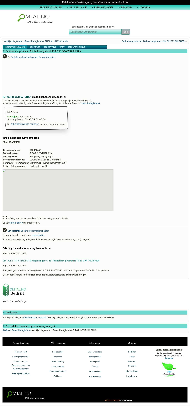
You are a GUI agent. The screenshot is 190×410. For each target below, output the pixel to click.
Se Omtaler (35, 47)
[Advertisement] (70, 75)
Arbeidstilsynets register (25, 124)
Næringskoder (103, 7)
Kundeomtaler (30, 317)
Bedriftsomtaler (51, 7)
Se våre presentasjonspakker (28, 231)
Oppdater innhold (77, 47)
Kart (62, 47)
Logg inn (145, 7)
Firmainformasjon (47, 57)
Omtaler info (132, 376)
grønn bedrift (38, 235)
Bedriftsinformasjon (16, 47)
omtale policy (16, 222)
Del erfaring (50, 47)
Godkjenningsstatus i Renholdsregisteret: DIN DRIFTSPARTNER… (154, 41)
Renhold (126, 7)
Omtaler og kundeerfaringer (24, 57)
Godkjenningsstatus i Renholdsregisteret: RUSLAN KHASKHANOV (36, 41)
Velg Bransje (78, 7)
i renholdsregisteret (90, 103)
